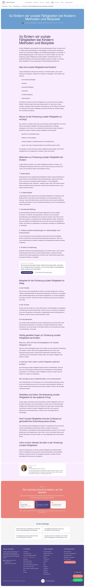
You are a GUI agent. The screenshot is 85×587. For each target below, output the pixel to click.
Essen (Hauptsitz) (47, 551)
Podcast (57, 2)
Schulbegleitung (28, 2)
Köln (44, 562)
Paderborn (46, 568)
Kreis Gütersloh (47, 574)
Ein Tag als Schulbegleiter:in (70, 553)
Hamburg (46, 572)
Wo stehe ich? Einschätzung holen (44, 272)
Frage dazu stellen (28, 272)
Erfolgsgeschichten (27, 561)
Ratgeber (48, 2)
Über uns (42, 2)
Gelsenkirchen (47, 555)
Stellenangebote (69, 2)
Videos (62, 2)
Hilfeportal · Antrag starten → (29, 557)
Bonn (45, 564)
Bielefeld (45, 566)
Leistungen (25, 551)
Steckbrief (25, 559)
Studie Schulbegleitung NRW (29, 555)
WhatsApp (78, 580)
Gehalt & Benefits (67, 555)
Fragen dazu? (79, 572)
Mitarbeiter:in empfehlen (69, 557)
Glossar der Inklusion (27, 562)
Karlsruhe (46, 570)
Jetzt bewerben (67, 559)
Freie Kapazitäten (27, 553)
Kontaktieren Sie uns (69, 562)
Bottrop (45, 557)
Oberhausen (46, 559)
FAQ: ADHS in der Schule (28, 566)
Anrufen (78, 576)
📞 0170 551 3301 (7, 561)
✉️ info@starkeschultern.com (9, 560)
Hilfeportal (36, 2)
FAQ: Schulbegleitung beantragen (30, 564)
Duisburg (45, 561)
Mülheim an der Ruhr (48, 553)
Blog (53, 2)
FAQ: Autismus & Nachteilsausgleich (31, 568)
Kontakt (25, 572)
